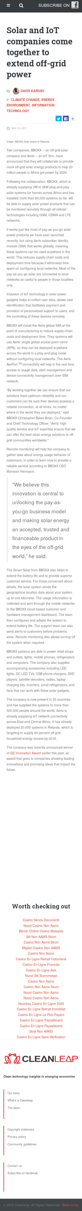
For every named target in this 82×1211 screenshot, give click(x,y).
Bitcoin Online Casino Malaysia (41, 931)
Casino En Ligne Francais (41, 964)
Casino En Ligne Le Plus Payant (41, 1014)
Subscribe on (53, 5)
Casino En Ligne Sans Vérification (41, 1037)
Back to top (70, 1205)
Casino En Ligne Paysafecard (41, 1020)
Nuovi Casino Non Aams (41, 925)
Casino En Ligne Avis (41, 970)
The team (14, 1108)
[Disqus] (41, 833)
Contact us (15, 1165)
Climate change (25, 99)
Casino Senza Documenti (41, 920)
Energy (47, 99)
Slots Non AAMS (41, 1031)
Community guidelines (22, 1144)
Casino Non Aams (41, 953)
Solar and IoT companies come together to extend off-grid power (39, 52)
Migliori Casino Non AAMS (41, 947)
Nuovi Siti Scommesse (41, 975)
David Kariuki (32, 90)
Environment (18, 105)
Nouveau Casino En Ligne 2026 (41, 1003)
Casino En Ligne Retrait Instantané (41, 959)
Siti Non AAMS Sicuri (41, 936)
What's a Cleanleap (20, 1100)
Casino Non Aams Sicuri (41, 942)
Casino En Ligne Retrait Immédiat (41, 1009)
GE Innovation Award (25, 753)
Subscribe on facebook (23, 1173)
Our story (14, 1093)
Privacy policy (17, 1136)
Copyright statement (21, 1129)
